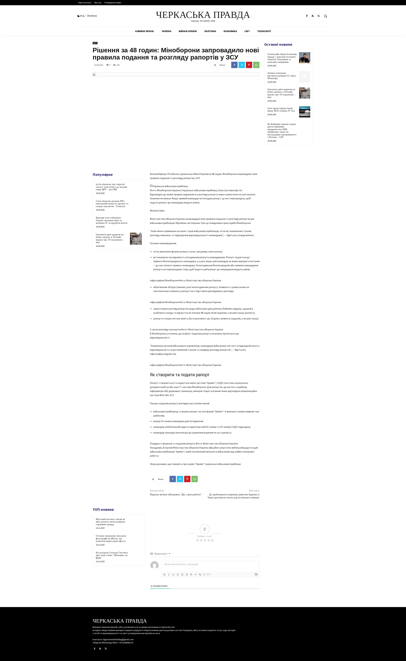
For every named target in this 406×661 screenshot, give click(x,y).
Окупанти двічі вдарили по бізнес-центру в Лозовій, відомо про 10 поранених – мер (110, 238)
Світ (95, 43)
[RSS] (313, 16)
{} (204, 574)
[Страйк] (178, 574)
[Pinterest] (249, 65)
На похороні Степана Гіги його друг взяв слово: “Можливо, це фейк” (112, 555)
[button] (325, 16)
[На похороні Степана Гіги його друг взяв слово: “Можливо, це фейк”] (136, 557)
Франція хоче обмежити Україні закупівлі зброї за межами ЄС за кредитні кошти (111, 220)
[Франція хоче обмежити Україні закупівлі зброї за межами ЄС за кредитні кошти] (136, 222)
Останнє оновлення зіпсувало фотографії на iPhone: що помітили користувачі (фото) (111, 538)
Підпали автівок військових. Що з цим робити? (175, 494)
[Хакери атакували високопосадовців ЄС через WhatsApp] (304, 76)
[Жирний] (164, 574)
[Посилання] (200, 574)
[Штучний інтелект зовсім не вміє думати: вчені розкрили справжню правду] (136, 523)
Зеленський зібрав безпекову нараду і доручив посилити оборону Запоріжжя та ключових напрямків (282, 58)
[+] (208, 574)
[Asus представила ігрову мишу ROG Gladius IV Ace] (304, 111)
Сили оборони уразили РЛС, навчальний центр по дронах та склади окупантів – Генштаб (112, 204)
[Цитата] (191, 574)
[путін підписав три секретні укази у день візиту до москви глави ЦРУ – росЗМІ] (136, 188)
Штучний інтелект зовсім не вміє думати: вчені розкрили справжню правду (110, 522)
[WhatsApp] (256, 65)
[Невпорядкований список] (186, 574)
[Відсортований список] (182, 574)
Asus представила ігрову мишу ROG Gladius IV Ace (281, 109)
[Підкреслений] (173, 574)
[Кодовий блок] (195, 574)
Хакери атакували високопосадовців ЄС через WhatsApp (281, 75)
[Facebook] (307, 16)
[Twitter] (319, 16)
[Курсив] (169, 574)
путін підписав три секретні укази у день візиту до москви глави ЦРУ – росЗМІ (111, 187)
